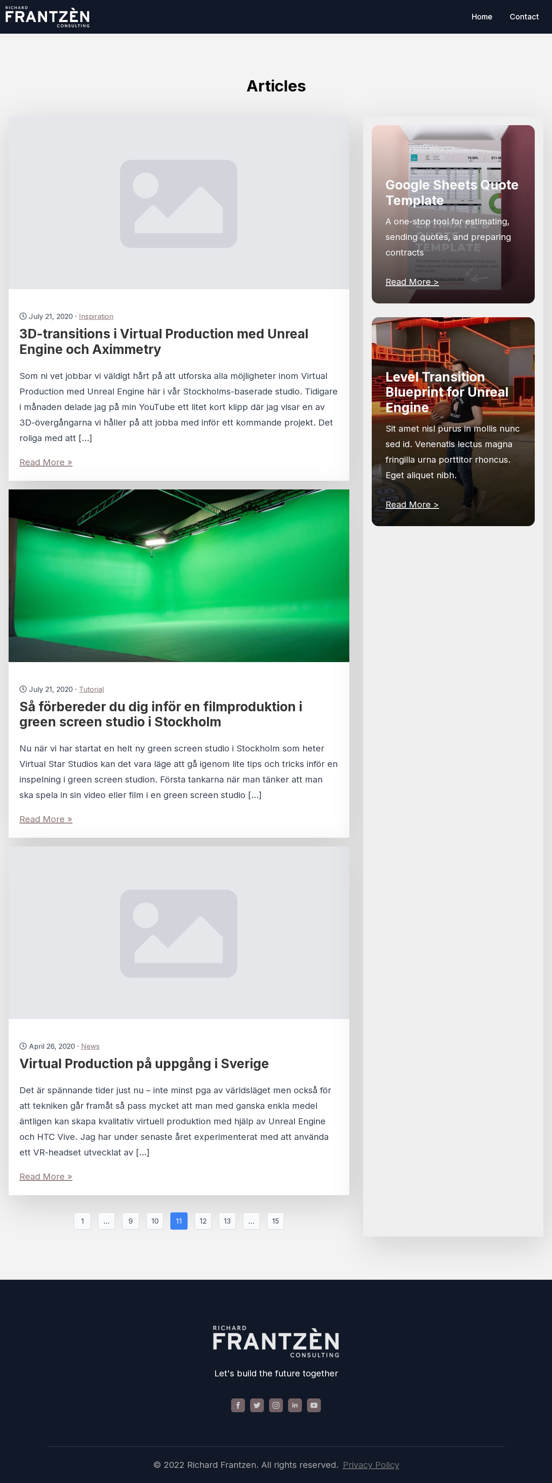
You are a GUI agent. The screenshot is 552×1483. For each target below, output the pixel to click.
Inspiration (96, 316)
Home (482, 16)
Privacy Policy (371, 1465)
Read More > (412, 282)
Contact (524, 16)
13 (227, 1221)
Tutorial (91, 689)
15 (275, 1221)
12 (203, 1221)
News (90, 1046)
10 (155, 1221)
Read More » (45, 462)
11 (179, 1221)
